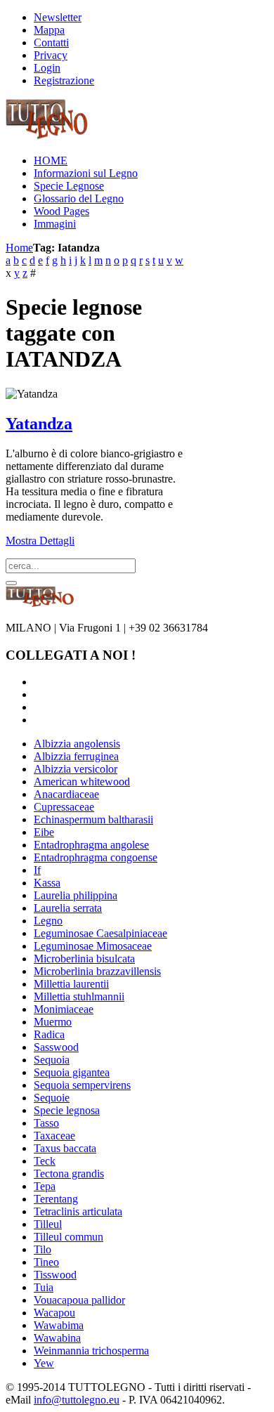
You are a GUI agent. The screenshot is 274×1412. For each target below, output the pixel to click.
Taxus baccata (65, 1148)
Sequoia (52, 1060)
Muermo (53, 1022)
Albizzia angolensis (77, 744)
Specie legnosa (67, 1110)
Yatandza (39, 423)
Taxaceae (54, 1136)
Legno (48, 921)
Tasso (46, 1123)
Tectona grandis (69, 1173)
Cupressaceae (64, 807)
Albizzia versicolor (75, 769)
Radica (49, 1034)
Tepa (45, 1186)
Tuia (43, 1287)
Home (19, 248)
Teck (45, 1161)
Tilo (42, 1249)
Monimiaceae (63, 1009)
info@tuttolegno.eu (76, 1400)
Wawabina (57, 1338)
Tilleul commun (68, 1237)
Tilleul (48, 1224)
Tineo (46, 1262)
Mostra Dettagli (40, 541)
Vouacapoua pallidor (79, 1300)
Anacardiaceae (66, 794)
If (37, 870)
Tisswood (55, 1275)
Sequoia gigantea (72, 1072)
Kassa (47, 883)
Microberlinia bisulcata (84, 959)
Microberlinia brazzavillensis (97, 971)
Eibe (44, 832)
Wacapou (54, 1313)
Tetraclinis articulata (78, 1211)
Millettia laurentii (71, 984)
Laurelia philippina (75, 895)
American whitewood (82, 781)
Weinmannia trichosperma (91, 1351)
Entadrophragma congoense (95, 857)
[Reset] (11, 583)
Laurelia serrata (68, 908)
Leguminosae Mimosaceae (93, 946)
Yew (44, 1363)
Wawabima (59, 1325)
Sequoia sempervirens (82, 1085)
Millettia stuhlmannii (79, 996)
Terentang (56, 1199)
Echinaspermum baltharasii (93, 819)
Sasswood (56, 1047)
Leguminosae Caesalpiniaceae (100, 933)
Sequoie (52, 1098)
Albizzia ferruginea (76, 756)
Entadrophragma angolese (91, 845)
